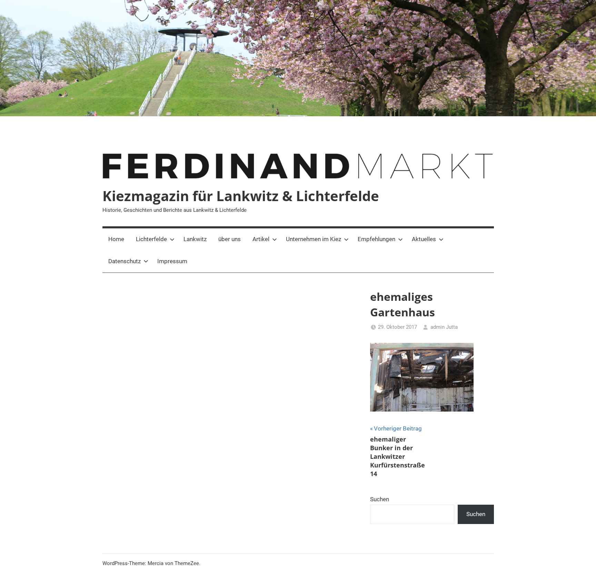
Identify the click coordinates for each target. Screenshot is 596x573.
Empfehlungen (376, 239)
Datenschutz (124, 261)
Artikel (260, 239)
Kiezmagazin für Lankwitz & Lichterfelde (240, 195)
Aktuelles (424, 239)
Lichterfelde (151, 239)
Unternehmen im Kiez (313, 239)
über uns (229, 239)
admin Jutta (444, 327)
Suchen (379, 499)
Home (116, 239)
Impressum (172, 261)
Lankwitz (195, 239)
